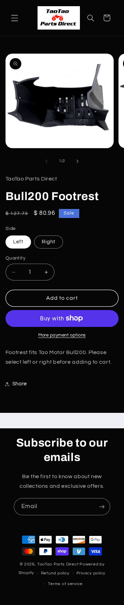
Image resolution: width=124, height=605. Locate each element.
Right (48, 241)
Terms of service (65, 584)
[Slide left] (46, 161)
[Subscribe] (102, 506)
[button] (14, 18)
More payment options (62, 335)
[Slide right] (77, 161)
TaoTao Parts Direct (58, 564)
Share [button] (19, 383)
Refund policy (55, 573)
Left (18, 241)
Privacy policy (90, 573)
